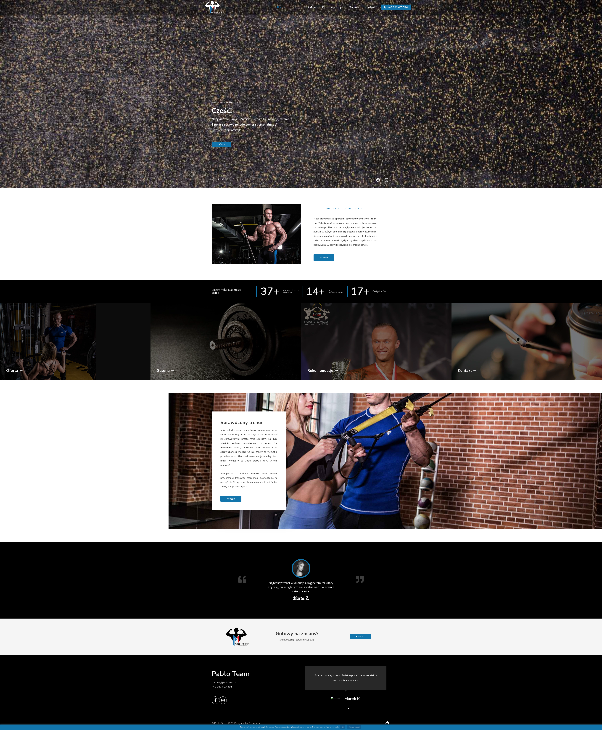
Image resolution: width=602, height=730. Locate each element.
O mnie (311, 7)
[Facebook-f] (215, 700)
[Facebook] (378, 180)
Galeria (354, 7)
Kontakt (370, 7)
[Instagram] (386, 180)
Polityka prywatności (354, 727)
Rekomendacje (332, 7)
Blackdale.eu (255, 723)
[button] (396, 7)
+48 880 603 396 (222, 686)
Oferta (295, 7)
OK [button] (342, 727)
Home (281, 7)
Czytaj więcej (221, 180)
